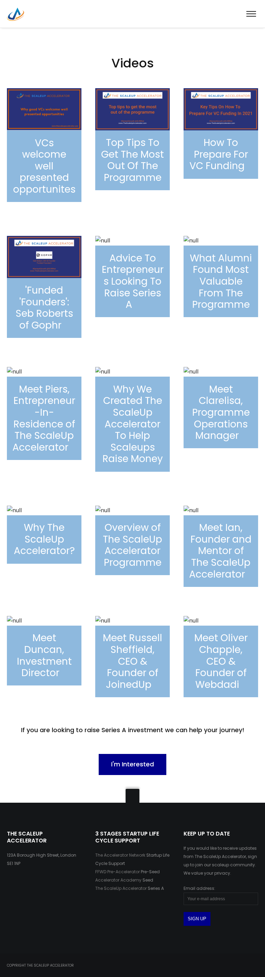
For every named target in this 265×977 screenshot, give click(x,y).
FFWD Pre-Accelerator (117, 872)
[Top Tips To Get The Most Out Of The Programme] (44, 147)
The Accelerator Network (120, 855)
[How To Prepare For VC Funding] (221, 133)
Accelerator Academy (118, 880)
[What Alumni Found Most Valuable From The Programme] (221, 279)
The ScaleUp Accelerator (121, 888)
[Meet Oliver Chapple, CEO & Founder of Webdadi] (221, 656)
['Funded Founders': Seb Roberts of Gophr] (44, 287)
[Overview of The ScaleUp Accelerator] (132, 276)
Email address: (199, 888)
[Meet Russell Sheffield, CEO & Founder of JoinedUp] (132, 656)
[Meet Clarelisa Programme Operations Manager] (221, 407)
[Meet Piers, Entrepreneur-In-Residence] (44, 413)
